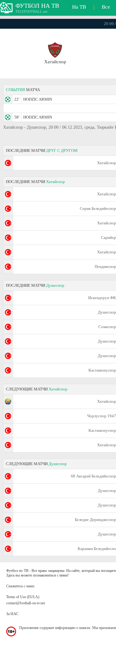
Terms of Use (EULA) (22, 597)
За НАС (12, 614)
